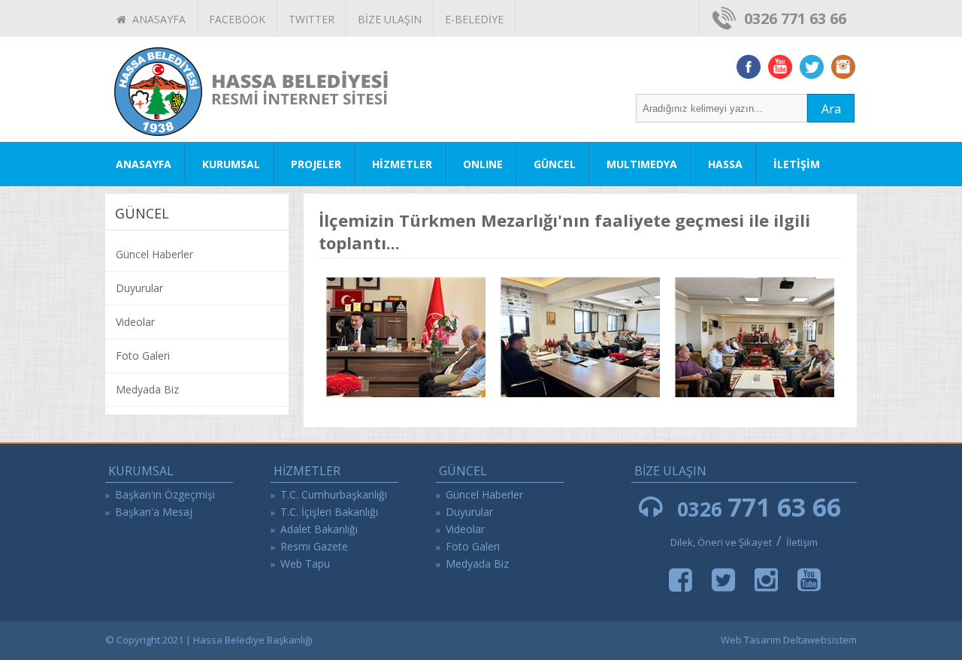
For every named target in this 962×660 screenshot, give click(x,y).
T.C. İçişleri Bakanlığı (329, 512)
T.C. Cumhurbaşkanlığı (333, 494)
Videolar (135, 322)
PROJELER (316, 164)
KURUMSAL (231, 164)
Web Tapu (305, 563)
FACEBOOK (237, 19)
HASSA (725, 164)
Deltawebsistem (820, 639)
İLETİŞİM (796, 164)
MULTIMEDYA (642, 164)
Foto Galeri (143, 355)
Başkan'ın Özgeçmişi (165, 494)
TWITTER (311, 19)
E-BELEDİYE (474, 19)
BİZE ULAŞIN (390, 19)
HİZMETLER (402, 164)
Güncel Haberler (154, 254)
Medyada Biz (147, 389)
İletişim (802, 542)
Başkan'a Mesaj (153, 512)
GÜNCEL (555, 164)
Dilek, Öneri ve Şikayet (721, 542)
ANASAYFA (156, 19)
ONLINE (483, 164)
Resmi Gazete (314, 546)
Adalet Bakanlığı (319, 529)
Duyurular (139, 288)
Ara (831, 109)
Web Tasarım (751, 639)
